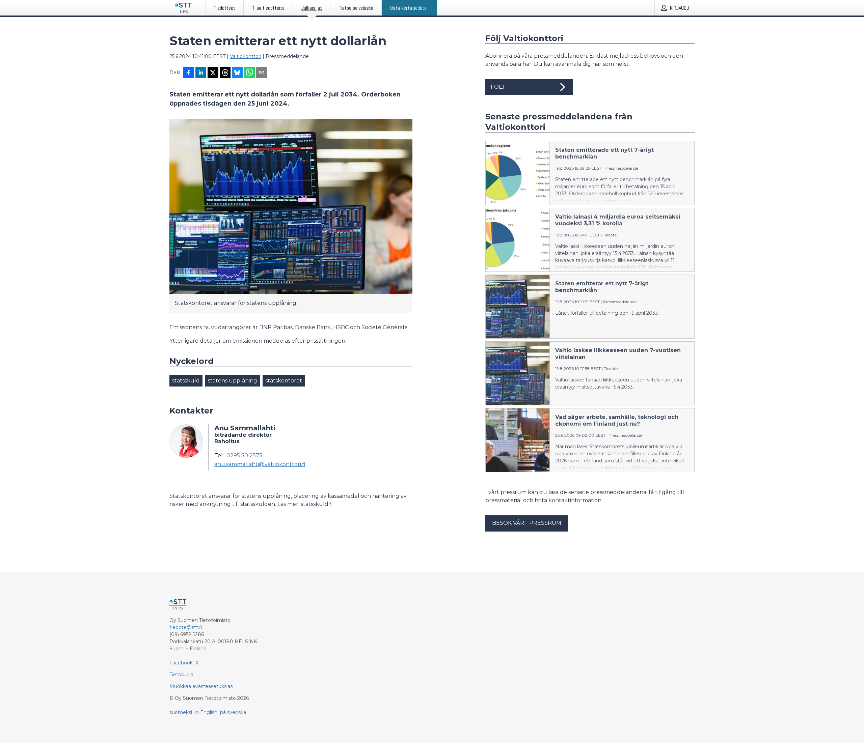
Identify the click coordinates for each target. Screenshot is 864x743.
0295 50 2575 (244, 456)
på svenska (233, 712)
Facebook (181, 663)
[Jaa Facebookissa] (188, 73)
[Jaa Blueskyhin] (237, 73)
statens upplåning (232, 380)
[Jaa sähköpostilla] (261, 73)
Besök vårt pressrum (526, 523)
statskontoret (283, 380)
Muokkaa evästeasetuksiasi (201, 686)
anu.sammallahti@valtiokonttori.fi (259, 464)
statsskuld (186, 380)
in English (206, 712)
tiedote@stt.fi (185, 627)
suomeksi (180, 712)
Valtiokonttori (245, 56)
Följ (498, 87)
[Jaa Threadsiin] (225, 73)
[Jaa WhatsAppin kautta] (249, 73)
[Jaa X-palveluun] (213, 73)
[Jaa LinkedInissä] (200, 73)
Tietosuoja (181, 674)
